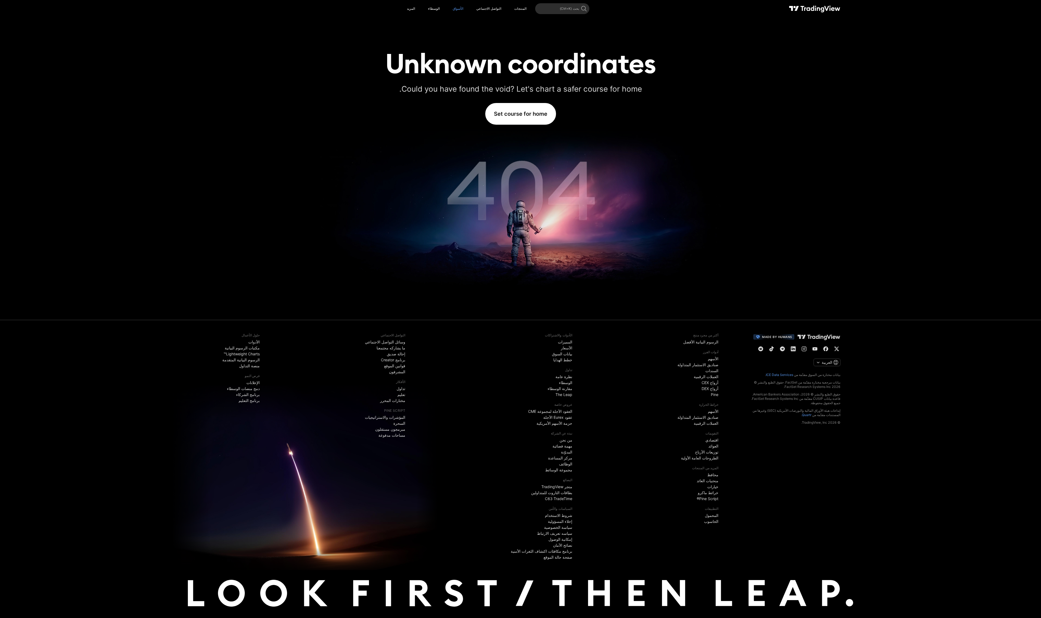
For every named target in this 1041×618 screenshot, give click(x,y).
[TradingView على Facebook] (826, 349)
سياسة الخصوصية (558, 527)
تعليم (401, 394)
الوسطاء (434, 9)
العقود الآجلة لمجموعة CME (550, 411)
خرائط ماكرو (708, 492)
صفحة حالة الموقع (558, 557)
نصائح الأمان (562, 545)
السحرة (399, 423)
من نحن (566, 440)
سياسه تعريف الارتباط (554, 533)
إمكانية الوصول (560, 539)
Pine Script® (707, 498)
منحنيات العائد (707, 480)
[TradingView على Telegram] (782, 349)
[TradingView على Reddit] (760, 349)
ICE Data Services (779, 375)
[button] (510, 8)
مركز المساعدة (560, 458)
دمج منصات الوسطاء (243, 388)
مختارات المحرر (392, 400)
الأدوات (254, 342)
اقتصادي (711, 440)
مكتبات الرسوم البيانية (242, 348)
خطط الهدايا (562, 360)
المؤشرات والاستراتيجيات (385, 417)
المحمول (711, 515)
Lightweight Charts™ (242, 354)
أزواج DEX (710, 388)
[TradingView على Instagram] (804, 349)
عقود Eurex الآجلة (557, 417)
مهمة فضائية (562, 446)
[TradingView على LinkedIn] (793, 349)
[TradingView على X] (836, 349)
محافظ (712, 474)
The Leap (563, 394)
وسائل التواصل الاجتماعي (385, 342)
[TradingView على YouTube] (815, 349)
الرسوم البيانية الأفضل (700, 342)
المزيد (411, 9)
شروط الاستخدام (558, 515)
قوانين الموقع (394, 365)
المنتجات (520, 9)
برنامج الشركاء (248, 394)
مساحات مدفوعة (391, 435)
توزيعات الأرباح (706, 452)
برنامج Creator (393, 360)
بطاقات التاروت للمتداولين (551, 492)
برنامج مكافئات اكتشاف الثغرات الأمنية (541, 551)
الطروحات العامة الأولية (699, 458)
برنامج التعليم (249, 400)
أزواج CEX (710, 382)
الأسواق (458, 9)
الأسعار (566, 348)
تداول (401, 388)
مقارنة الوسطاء (560, 388)
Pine (714, 394)
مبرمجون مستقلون (390, 429)
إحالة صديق (396, 354)
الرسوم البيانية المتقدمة (241, 360)
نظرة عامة (563, 376)
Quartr (806, 415)
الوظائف (565, 464)
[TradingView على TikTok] (771, 349)
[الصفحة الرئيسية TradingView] (814, 8)
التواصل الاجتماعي (488, 9)
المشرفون (397, 371)
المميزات (565, 342)
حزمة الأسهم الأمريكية (554, 423)
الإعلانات (253, 382)
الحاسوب (711, 521)
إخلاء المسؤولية (560, 521)
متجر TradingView (556, 486)
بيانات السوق (562, 354)
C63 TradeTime (558, 498)
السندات (711, 370)
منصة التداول (249, 365)
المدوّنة (566, 452)
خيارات (712, 486)
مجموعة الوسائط (558, 470)
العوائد (713, 446)
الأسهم (713, 358)
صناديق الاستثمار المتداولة (697, 364)
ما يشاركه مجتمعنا (391, 348)
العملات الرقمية (706, 376)
